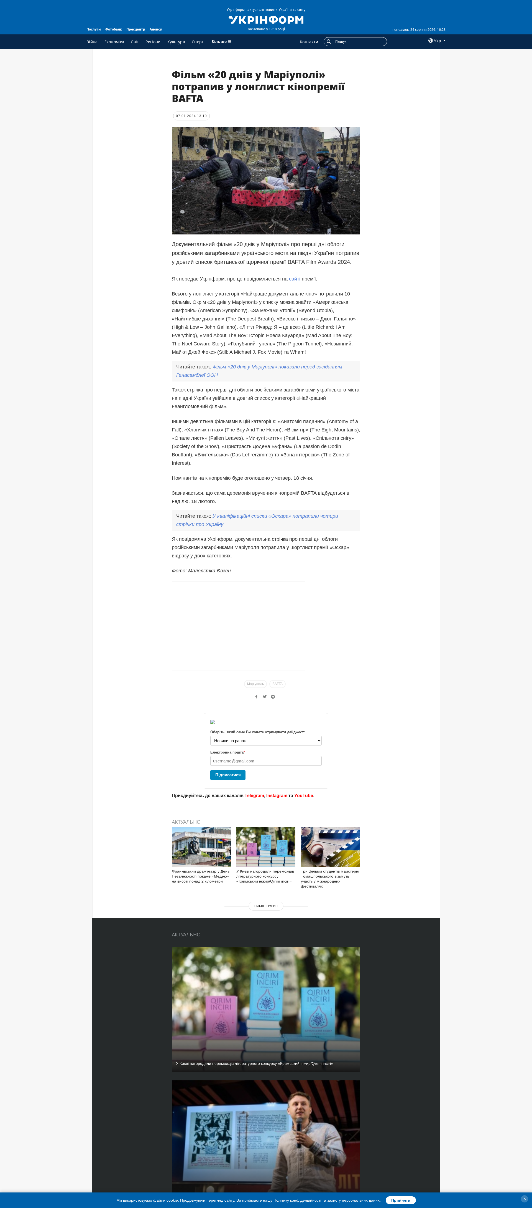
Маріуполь (255, 684)
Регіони (152, 41)
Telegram (254, 795)
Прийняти (400, 1200)
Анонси (156, 29)
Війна (92, 41)
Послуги (93, 29)
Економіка (114, 41)
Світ (135, 41)
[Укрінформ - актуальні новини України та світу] (266, 19)
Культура (176, 41)
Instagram (276, 795)
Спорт (198, 41)
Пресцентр (135, 29)
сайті (294, 279)
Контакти (309, 41)
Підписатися (228, 774)
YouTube (303, 795)
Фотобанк (113, 29)
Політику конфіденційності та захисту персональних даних (326, 1200)
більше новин (266, 906)
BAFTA (277, 684)
